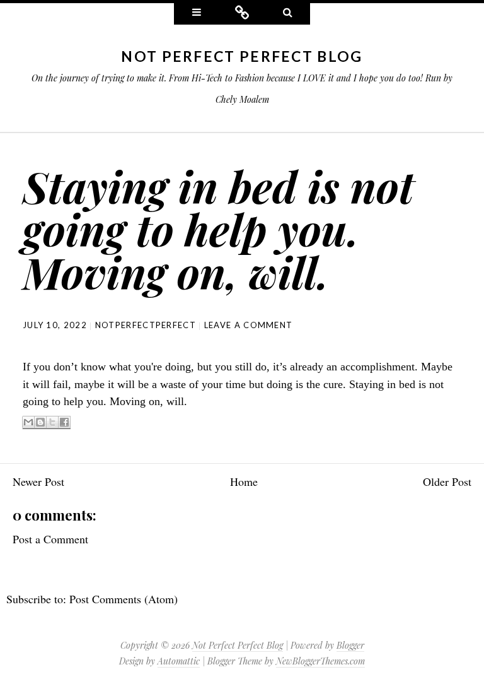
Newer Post (38, 481)
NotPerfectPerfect (145, 325)
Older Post (447, 481)
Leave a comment (248, 325)
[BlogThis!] (40, 422)
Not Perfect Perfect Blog (241, 56)
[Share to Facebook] (64, 422)
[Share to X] (52, 422)
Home (244, 481)
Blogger (350, 645)
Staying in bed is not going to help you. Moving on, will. (218, 228)
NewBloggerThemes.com (320, 661)
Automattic (179, 661)
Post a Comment (50, 538)
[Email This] (28, 422)
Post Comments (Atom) (123, 598)
